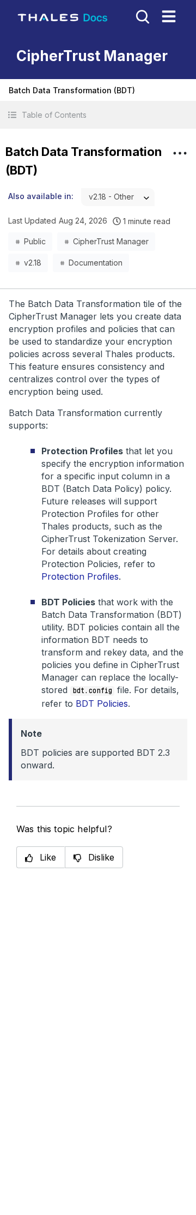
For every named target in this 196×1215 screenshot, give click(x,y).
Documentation (95, 262)
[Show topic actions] (180, 153)
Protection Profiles (80, 576)
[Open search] (141, 16)
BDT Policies (102, 703)
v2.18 (32, 262)
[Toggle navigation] (169, 16)
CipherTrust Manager (111, 241)
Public (35, 241)
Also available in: (41, 196)
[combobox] (118, 197)
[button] (98, 115)
